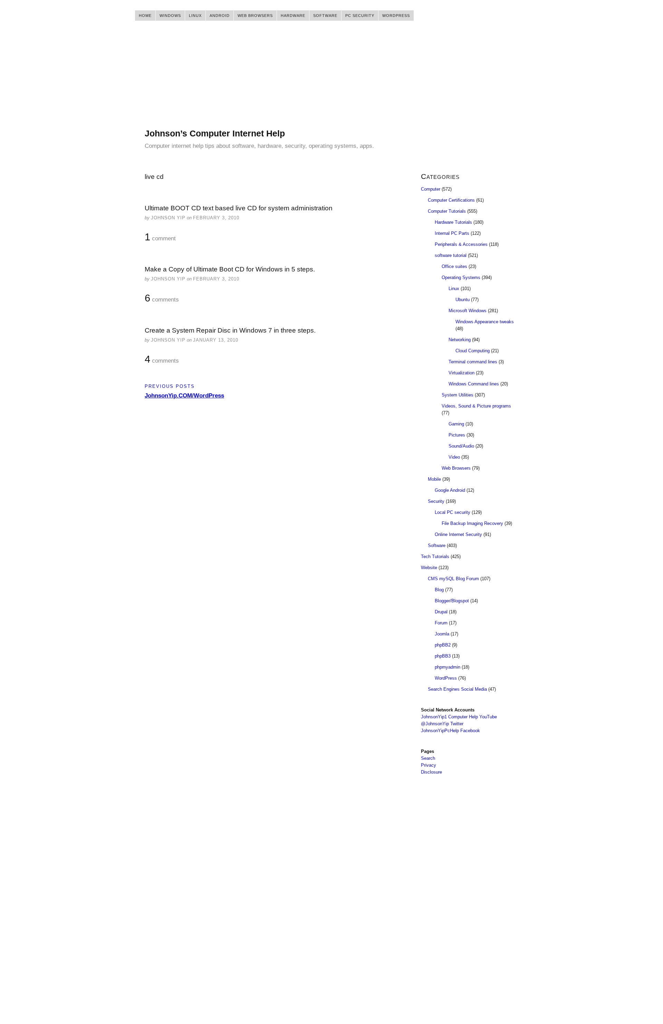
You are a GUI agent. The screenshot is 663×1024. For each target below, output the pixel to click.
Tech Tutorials (435, 556)
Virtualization (461, 372)
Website (429, 567)
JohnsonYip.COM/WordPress (184, 395)
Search (428, 758)
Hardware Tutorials (453, 222)
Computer (430, 189)
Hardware (293, 15)
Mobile (434, 479)
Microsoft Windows (468, 310)
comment (160, 237)
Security (436, 501)
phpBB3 (443, 656)
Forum (441, 622)
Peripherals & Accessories (461, 244)
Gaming (456, 424)
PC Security (359, 15)
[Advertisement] (331, 79)
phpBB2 (443, 645)
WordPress (396, 15)
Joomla (442, 634)
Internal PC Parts (452, 233)
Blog (439, 589)
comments (162, 298)
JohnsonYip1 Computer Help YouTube (459, 716)
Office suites (454, 266)
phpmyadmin (447, 667)
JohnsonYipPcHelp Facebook (450, 730)
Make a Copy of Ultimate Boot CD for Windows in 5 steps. (230, 269)
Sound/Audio (461, 446)
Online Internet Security (458, 534)
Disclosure (431, 772)
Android (220, 15)
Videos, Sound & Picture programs (476, 406)
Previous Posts (170, 386)
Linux (195, 15)
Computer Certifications (451, 200)
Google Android (450, 490)
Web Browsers (255, 15)
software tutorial (451, 255)
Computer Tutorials (447, 211)
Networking (460, 339)
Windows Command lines (474, 383)
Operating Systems (461, 277)
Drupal (441, 611)
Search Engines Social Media (457, 689)
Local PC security (452, 512)
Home (145, 15)
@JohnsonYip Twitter (442, 723)
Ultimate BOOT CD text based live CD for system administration (239, 208)
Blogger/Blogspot (452, 600)
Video (454, 457)
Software (325, 15)
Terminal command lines (473, 361)
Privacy (428, 765)
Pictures (457, 435)
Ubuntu (462, 299)
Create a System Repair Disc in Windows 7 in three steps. (230, 330)
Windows (170, 15)
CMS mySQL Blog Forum (453, 578)
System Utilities (457, 395)
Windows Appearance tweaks (484, 321)
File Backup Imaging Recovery (472, 523)
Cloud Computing (472, 350)
